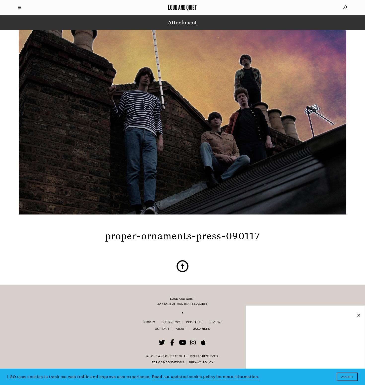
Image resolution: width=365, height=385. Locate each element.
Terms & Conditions (168, 362)
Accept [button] (347, 377)
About (181, 329)
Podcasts (194, 322)
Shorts (149, 322)
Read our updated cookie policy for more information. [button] (206, 376)
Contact (162, 329)
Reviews (215, 322)
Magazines (201, 329)
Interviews (170, 322)
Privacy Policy (201, 362)
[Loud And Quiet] (182, 7)
